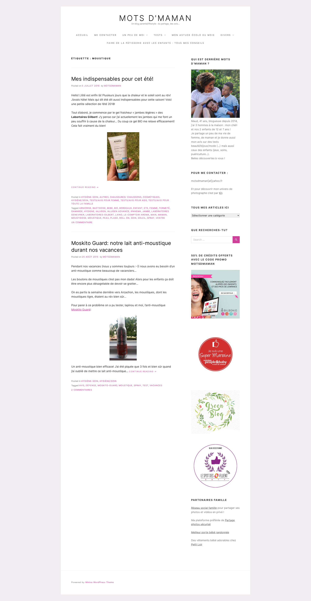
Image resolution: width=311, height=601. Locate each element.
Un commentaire (81, 222)
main (154, 215)
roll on (124, 218)
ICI (220, 193)
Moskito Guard (80, 309)
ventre (160, 218)
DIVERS (226, 35)
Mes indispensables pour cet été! (112, 79)
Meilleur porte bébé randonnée (210, 532)
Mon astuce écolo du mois (193, 35)
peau (106, 218)
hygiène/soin (79, 200)
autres (104, 197)
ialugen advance (118, 211)
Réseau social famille (204, 507)
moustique (95, 218)
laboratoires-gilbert (100, 215)
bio (116, 208)
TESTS (158, 35)
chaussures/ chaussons (126, 197)
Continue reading (85, 187)
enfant (138, 208)
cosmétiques (151, 197)
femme (154, 208)
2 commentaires (81, 390)
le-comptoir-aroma (136, 215)
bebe (110, 208)
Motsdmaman (112, 86)
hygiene (89, 211)
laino (118, 215)
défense (91, 385)
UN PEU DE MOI (133, 35)
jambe (146, 211)
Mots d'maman (155, 18)
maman (162, 215)
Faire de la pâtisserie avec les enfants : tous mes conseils (155, 43)
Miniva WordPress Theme (99, 582)
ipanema (136, 211)
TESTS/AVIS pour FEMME (104, 200)
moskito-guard (107, 385)
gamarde (77, 211)
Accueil (82, 35)
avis (81, 385)
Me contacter (105, 35)
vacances (156, 385)
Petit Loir (196, 544)
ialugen (101, 211)
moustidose (78, 218)
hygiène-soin (89, 197)
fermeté (164, 208)
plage (114, 218)
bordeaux (125, 208)
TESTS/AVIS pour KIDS (134, 200)
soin (134, 218)
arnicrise (85, 208)
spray (151, 218)
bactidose (99, 208)
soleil (142, 218)
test (145, 385)
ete (146, 208)
